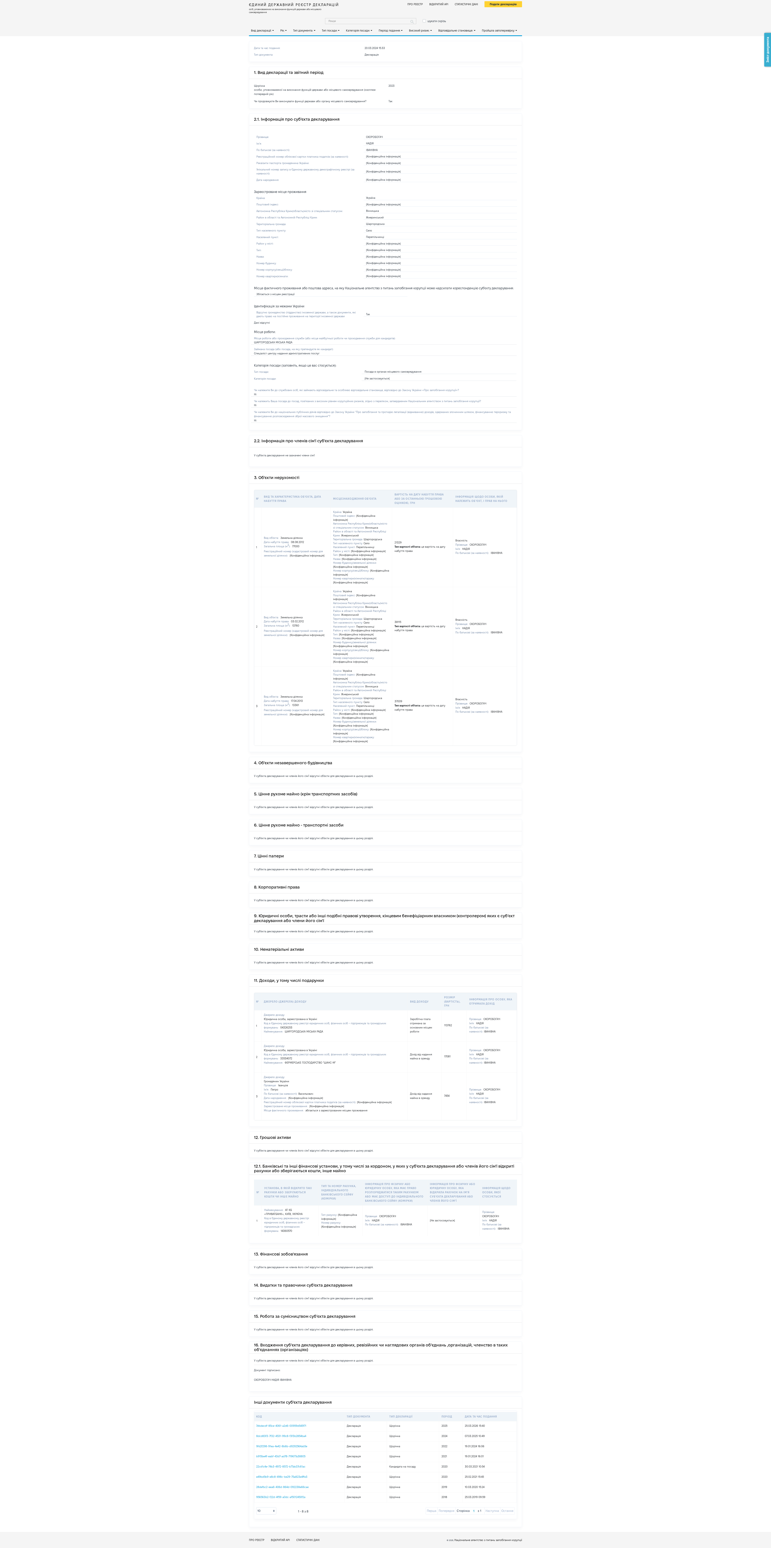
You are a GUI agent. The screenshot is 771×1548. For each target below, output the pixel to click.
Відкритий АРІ (438, 4)
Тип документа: (303, 30)
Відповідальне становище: (455, 30)
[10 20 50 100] (266, 1510)
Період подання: (389, 30)
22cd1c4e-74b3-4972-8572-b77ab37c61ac (280, 1466)
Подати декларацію (503, 4)
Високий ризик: (419, 30)
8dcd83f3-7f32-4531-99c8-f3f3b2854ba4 (281, 1436)
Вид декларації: (261, 30)
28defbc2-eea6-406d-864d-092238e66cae (282, 1487)
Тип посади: (329, 30)
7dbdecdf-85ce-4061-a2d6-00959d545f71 (281, 1425)
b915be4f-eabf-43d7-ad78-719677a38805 (280, 1456)
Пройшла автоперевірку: (498, 30)
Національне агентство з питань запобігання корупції (488, 1540)
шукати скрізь (436, 21)
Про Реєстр (415, 4)
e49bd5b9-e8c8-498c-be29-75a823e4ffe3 (281, 1476)
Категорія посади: (358, 30)
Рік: (282, 30)
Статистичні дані (466, 4)
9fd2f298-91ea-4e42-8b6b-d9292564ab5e (281, 1446)
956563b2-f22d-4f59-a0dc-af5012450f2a (280, 1497)
